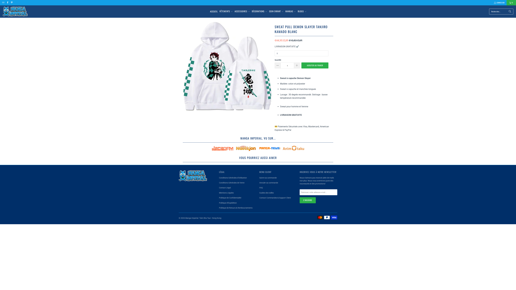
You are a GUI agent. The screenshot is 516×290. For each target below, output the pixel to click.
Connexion (501, 2)
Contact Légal (225, 188)
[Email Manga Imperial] (3, 2)
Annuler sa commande (268, 183)
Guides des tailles (266, 193)
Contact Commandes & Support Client (275, 198)
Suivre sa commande (268, 178)
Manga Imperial (191, 218)
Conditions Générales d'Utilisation (233, 178)
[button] (226, 11)
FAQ (261, 188)
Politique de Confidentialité (230, 198)
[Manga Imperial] (15, 11)
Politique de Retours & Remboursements (235, 208)
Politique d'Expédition (228, 203)
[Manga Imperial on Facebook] (7, 2)
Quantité (278, 60)
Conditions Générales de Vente (231, 183)
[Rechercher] (510, 12)
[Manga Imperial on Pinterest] (11, 2)
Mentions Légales (226, 193)
